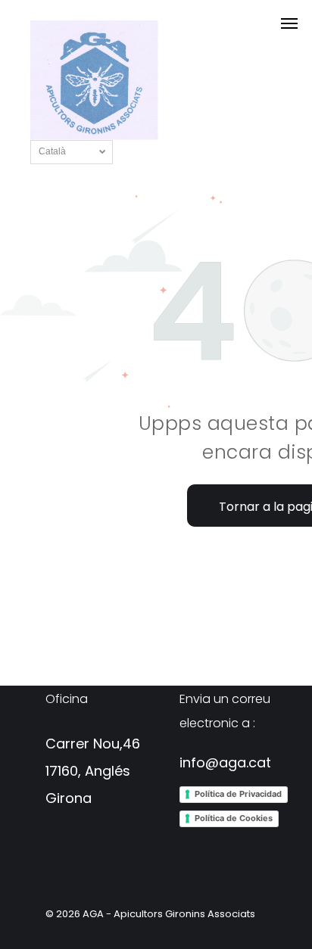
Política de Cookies (234, 818)
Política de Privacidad (238, 794)
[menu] (289, 23)
